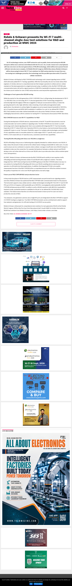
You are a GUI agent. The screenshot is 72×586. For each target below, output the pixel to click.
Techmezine (15, 46)
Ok (31, 584)
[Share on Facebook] (20, 218)
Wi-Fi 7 (30, 214)
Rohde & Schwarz (21, 214)
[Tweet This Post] (31, 218)
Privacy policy (38, 584)
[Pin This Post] (41, 218)
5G (14, 214)
